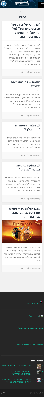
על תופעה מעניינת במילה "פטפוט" (28, 167)
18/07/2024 (35, 72)
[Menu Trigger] (41, 5)
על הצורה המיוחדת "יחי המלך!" (27, 127)
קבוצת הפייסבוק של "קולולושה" (30, 328)
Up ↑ (3, 393)
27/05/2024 (35, 198)
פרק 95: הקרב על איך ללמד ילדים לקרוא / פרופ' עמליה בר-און (16, 380)
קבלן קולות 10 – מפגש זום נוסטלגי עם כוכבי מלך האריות (24, 212)
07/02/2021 (35, 268)
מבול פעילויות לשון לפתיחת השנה (16, 365)
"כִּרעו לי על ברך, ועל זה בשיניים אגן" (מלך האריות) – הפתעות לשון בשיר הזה (25, 30)
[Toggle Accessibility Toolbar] (4, 4)
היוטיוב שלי (34, 316)
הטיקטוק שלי (32, 303)
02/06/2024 (35, 155)
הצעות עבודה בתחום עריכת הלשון (30, 344)
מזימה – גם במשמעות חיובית (25, 84)
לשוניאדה (33, 393)
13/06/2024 (35, 115)
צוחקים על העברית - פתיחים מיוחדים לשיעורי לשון (18, 372)
